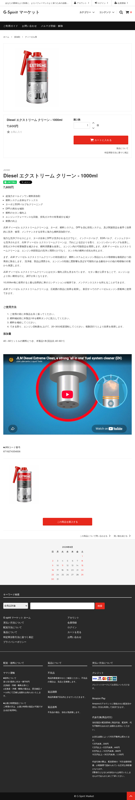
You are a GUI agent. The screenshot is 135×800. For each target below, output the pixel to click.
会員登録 (121, 2)
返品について (122, 148)
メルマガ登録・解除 (52, 25)
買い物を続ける (121, 535)
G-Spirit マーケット (21, 13)
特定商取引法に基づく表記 (116, 152)
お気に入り (16, 131)
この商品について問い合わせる (94, 535)
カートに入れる (103, 140)
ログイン (101, 2)
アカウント (81, 2)
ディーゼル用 (31, 36)
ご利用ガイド (10, 25)
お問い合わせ (29, 25)
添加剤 (17, 36)
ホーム (6, 36)
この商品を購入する (67, 521)
